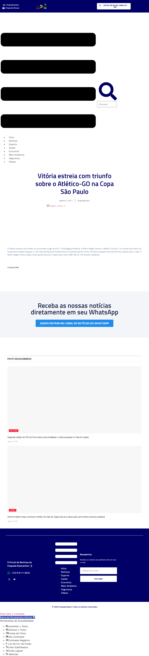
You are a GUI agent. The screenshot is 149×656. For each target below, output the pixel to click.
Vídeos (12, 161)
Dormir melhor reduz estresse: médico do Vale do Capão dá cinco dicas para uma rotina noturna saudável (56, 516)
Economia (66, 582)
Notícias (65, 572)
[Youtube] (14, 579)
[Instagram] (9, 579)
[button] (48, 81)
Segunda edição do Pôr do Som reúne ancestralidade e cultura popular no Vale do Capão (48, 437)
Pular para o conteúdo (12, 613)
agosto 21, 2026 (13, 441)
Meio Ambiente (69, 586)
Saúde (12, 510)
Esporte (65, 575)
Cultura (13, 430)
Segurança (66, 589)
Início (63, 568)
